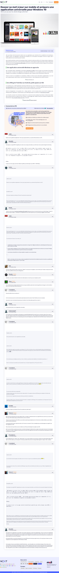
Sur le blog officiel (9, 87)
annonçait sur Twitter (30, 70)
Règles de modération (29, 568)
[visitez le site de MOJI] (49, 563)
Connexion (51, 2)
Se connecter (50, 108)
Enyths (10, 167)
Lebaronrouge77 (12, 310)
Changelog (39, 568)
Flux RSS (31, 563)
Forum (41, 561)
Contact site (37, 561)
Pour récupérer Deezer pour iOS (18, 97)
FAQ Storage (35, 568)
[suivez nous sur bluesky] (21, 564)
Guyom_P (11, 412)
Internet (2, 565)
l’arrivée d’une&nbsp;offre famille (21, 211)
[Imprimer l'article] (52, 51)
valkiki (10, 134)
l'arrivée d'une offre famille (20, 63)
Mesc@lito (11, 141)
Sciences (14, 565)
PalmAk (10, 207)
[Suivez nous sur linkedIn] (27, 564)
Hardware (11, 564)
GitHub (36, 563)
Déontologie (22, 568)
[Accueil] (4, 2)
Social (11, 565)
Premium (56, 2)
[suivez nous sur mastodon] (23, 564)
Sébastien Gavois (9, 50)
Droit (1, 564)
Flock (8, 564)
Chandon (11, 274)
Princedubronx (12, 435)
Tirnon (10, 281)
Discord (40, 563)
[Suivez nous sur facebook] (25, 564)
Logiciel (5, 565)
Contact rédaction (31, 561)
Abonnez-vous (29, 128)
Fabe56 (10, 303)
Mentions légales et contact (43, 572)
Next (8, 565)
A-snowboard (12, 289)
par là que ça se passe (45, 92)
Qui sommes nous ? (24, 561)
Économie (4, 564)
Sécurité (2, 567)
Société (5, 567)
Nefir (10, 265)
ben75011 (11, 405)
